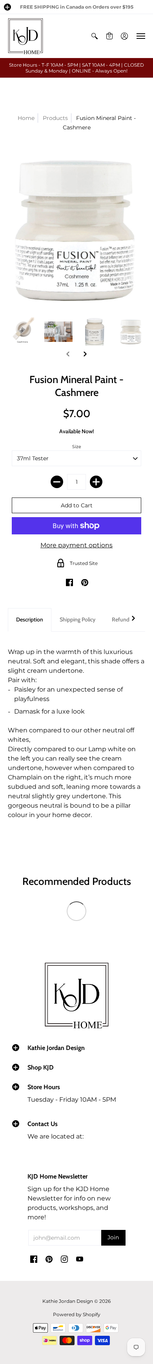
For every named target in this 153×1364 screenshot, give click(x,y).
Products (55, 118)
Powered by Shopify (76, 1314)
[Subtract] (57, 482)
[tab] (29, 620)
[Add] (96, 482)
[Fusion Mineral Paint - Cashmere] (22, 332)
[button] (7, 7)
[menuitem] (94, 36)
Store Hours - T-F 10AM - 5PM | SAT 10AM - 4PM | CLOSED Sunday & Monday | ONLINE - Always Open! (76, 68)
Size (76, 446)
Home (26, 118)
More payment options (76, 545)
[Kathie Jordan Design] (25, 36)
